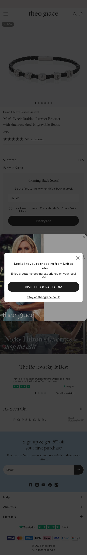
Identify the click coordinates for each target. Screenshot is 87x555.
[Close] (77, 258)
